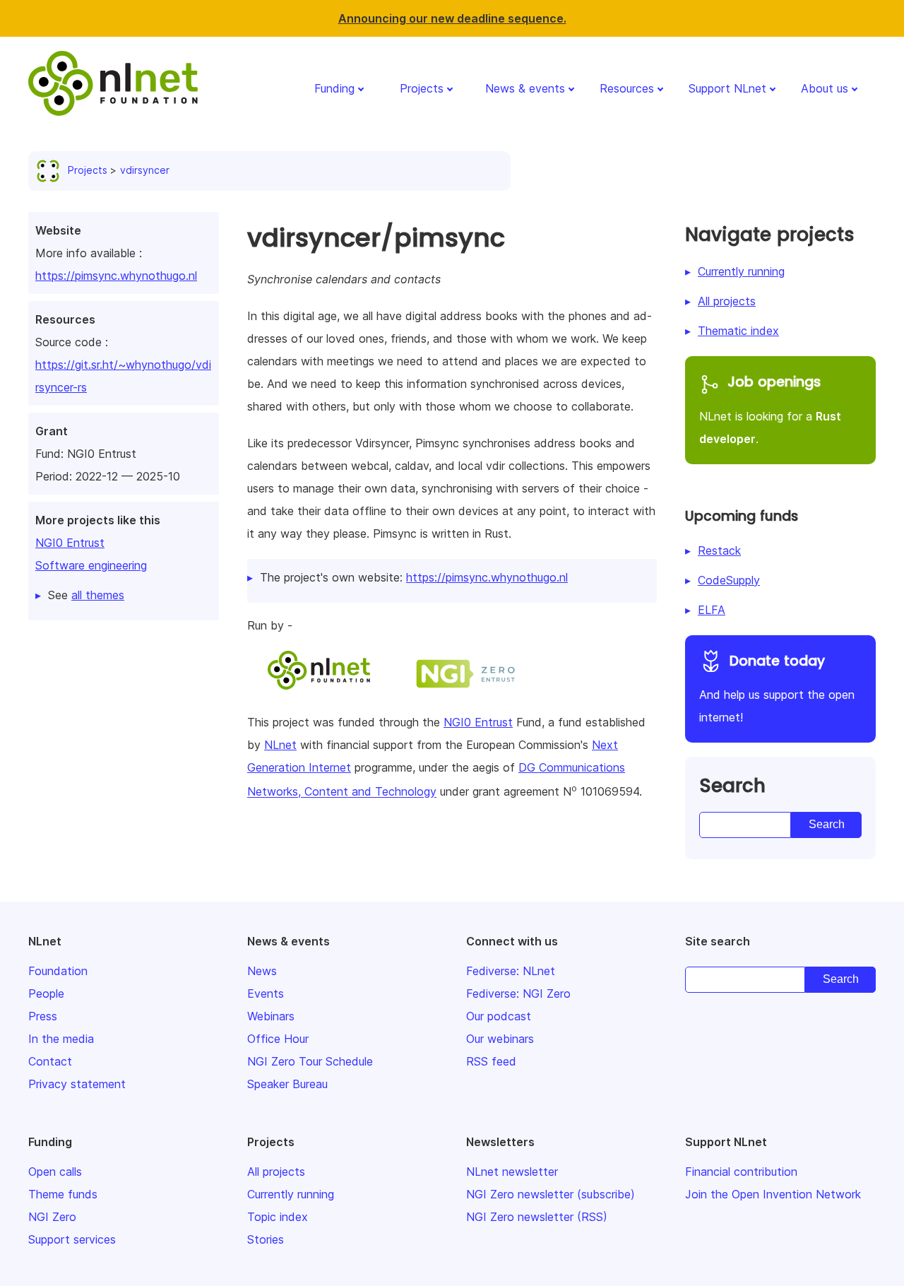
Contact (50, 1061)
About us (824, 88)
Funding (334, 88)
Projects (422, 88)
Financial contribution (741, 1171)
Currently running (741, 271)
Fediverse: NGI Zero (518, 993)
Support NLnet (727, 88)
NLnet (280, 745)
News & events (525, 88)
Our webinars (500, 1039)
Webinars (271, 1016)
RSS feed (491, 1061)
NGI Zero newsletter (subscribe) (550, 1194)
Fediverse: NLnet (510, 971)
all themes (97, 595)
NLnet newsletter (512, 1171)
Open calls (55, 1171)
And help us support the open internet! (777, 688)
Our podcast (498, 1016)
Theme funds (62, 1194)
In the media (61, 1039)
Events (265, 993)
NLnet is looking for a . (770, 409)
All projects (727, 301)
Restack (719, 550)
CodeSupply (729, 580)
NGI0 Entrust (70, 543)
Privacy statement (77, 1084)
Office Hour (278, 1039)
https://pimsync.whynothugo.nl (116, 276)
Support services (72, 1239)
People (46, 993)
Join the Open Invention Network (773, 1194)
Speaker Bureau (287, 1084)
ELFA (711, 610)
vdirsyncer (145, 170)
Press (42, 1016)
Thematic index (738, 331)
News (262, 971)
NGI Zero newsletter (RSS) (536, 1217)
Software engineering (91, 565)
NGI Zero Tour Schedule (310, 1061)
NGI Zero (52, 1217)
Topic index (277, 1217)
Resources (627, 88)
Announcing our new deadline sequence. (452, 18)
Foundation (58, 971)
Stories (265, 1239)
